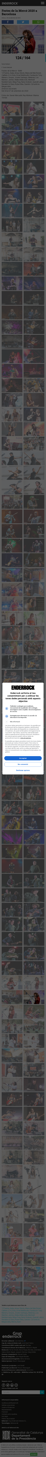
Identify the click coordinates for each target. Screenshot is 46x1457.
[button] (23, 721)
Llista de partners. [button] (25, 738)
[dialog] (23, 728)
